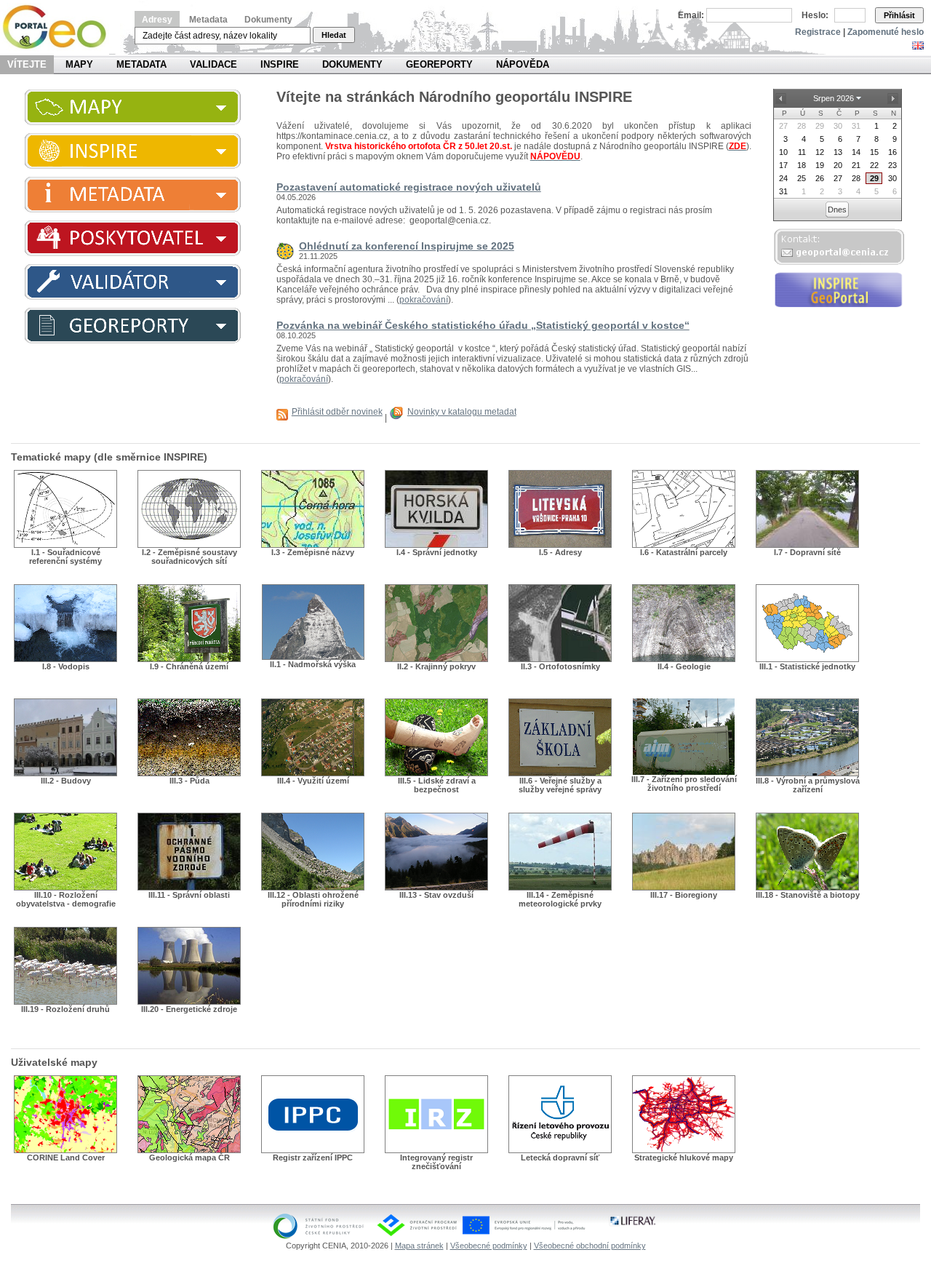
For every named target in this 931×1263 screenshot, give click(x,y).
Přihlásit (899, 15)
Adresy (157, 20)
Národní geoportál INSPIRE (60, 27)
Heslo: (815, 15)
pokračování (423, 300)
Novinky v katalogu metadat (461, 412)
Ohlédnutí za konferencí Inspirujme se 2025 (406, 246)
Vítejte (27, 64)
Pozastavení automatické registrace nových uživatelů (408, 187)
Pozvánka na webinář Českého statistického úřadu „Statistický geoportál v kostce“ (483, 325)
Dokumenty (268, 20)
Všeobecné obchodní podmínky (590, 1245)
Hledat (333, 35)
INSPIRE (279, 64)
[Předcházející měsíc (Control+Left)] (781, 98)
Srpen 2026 (833, 98)
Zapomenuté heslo (885, 32)
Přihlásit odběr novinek (337, 412)
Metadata (208, 20)
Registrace (818, 32)
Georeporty (439, 64)
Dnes (837, 209)
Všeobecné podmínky (488, 1245)
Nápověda (522, 64)
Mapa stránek (419, 1245)
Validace (213, 64)
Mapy (79, 64)
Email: (691, 15)
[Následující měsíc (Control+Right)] (893, 98)
